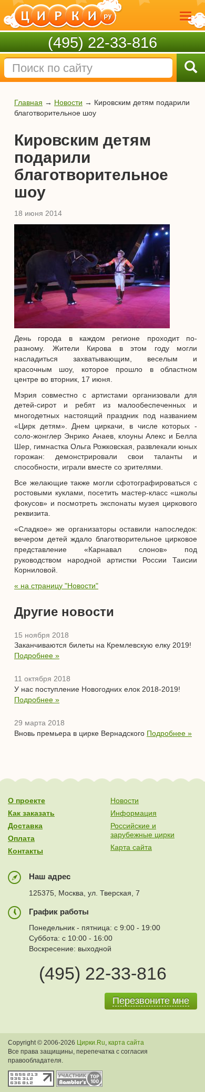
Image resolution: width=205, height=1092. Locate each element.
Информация (133, 813)
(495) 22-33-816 (102, 42)
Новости (68, 102)
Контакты (25, 851)
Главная (28, 102)
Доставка (25, 825)
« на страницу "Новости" (56, 585)
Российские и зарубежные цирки (142, 830)
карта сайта (126, 1042)
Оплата (21, 838)
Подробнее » (36, 655)
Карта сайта (131, 847)
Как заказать (31, 813)
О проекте (26, 800)
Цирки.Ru (91, 1042)
